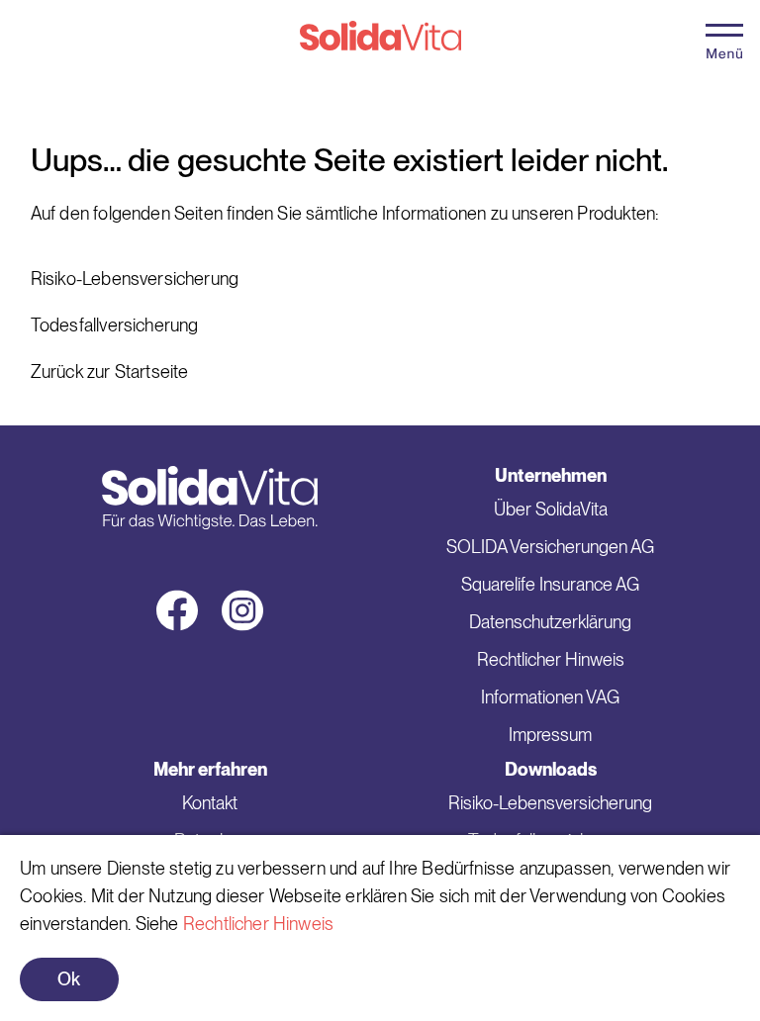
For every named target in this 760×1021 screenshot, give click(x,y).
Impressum (550, 734)
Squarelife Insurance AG (550, 584)
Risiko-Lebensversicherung (135, 278)
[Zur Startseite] (380, 45)
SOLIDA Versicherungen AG (550, 546)
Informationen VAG (550, 697)
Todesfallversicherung (115, 325)
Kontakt (210, 802)
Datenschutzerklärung (550, 621)
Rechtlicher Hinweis (258, 923)
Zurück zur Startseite (110, 371)
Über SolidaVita (551, 509)
